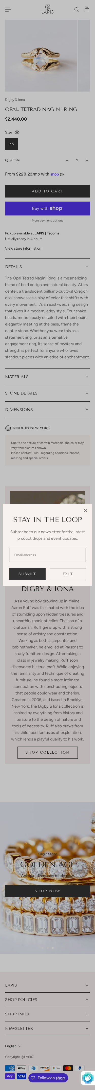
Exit (68, 574)
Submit (27, 574)
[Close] (85, 510)
